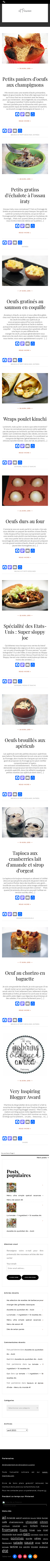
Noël (14, 1534)
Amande (11, 1518)
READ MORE (24, 121)
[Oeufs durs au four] (25, 505)
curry (25, 1526)
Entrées (36, 135)
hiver (32, 1530)
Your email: (12, 1263)
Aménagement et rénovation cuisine (18, 1465)
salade (18, 1542)
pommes (17, 1538)
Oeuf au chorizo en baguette (25, 976)
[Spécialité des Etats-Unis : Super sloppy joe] (25, 610)
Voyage (34, 1547)
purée (29, 1538)
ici (45, 1490)
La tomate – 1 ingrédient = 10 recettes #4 (24, 1215)
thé (20, 1547)
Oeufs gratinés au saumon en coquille (25, 304)
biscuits (33, 1518)
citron (44, 1521)
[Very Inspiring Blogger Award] (25, 1075)
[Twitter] (30, 1556)
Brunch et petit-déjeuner (21, 135)
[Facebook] (15, 1556)
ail (4, 1517)
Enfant (34, 1526)
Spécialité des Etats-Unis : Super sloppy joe (25, 632)
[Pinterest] (25, 1556)
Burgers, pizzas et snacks (25, 466)
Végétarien (43, 1547)
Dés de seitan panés (15, 1329)
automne (26, 1518)
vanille (26, 1547)
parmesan (34, 1534)
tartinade (5, 1547)
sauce (28, 1542)
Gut (8, 1359)
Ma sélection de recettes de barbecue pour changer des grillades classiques (25, 1302)
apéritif (19, 1518)
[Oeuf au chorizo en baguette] (25, 956)
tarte (45, 1542)
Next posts (42, 1157)
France (44, 1526)
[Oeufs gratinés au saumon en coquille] (25, 285)
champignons (16, 1522)
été (5, 1551)
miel (45, 1530)
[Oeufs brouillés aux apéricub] (25, 724)
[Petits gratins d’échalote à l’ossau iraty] (25, 173)
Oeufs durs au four (25, 521)
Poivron (5, 1539)
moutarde (7, 1534)
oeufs (20, 1534)
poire (46, 1534)
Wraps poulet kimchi (25, 419)
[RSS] (35, 1556)
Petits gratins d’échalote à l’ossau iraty (25, 195)
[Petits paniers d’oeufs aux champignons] (25, 62)
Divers (25, 1142)
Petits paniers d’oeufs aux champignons (25, 82)
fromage (10, 1530)
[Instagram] (20, 1556)
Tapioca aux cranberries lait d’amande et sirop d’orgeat (25, 862)
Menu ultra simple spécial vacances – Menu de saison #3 (25, 1197)
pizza (41, 1534)
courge (16, 1526)
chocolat (32, 1521)
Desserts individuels (25, 918)
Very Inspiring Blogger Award (25, 1094)
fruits (23, 1530)
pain (26, 1534)
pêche (45, 1539)
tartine (14, 1546)
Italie (39, 1530)
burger (45, 1518)
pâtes (37, 1538)
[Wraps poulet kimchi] (25, 402)
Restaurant (7, 1543)
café (4, 1522)
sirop (37, 1543)
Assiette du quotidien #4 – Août (20, 1231)
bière (39, 1518)
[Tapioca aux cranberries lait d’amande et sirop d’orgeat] (25, 836)
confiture (6, 1526)
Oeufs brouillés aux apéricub (25, 743)
